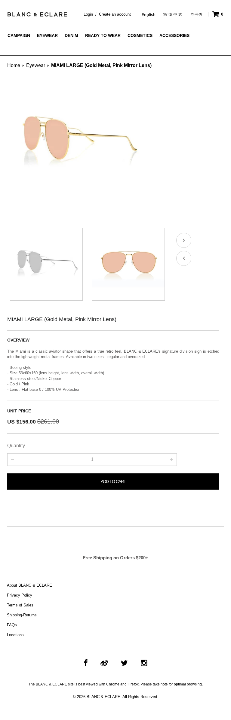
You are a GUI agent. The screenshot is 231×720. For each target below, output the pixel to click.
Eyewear (35, 65)
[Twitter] (124, 663)
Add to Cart (113, 481)
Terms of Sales (20, 605)
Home (13, 65)
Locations (15, 635)
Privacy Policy (19, 595)
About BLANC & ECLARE (29, 585)
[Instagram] (144, 663)
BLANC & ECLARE (103, 696)
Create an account (115, 14)
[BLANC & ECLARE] (37, 12)
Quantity (16, 445)
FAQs (12, 625)
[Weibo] (104, 663)
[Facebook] (86, 663)
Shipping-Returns (22, 615)
